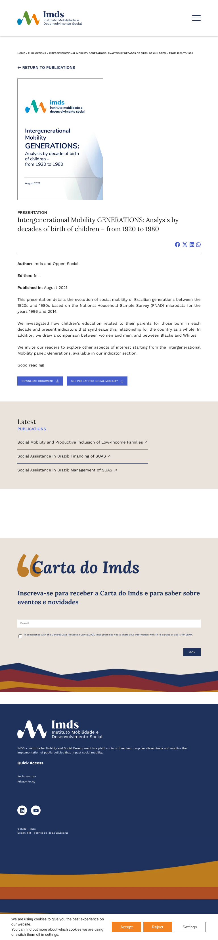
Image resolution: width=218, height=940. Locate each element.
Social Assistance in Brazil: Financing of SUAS (62, 456)
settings (51, 934)
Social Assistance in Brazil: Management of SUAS (65, 470)
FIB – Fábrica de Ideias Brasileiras (47, 833)
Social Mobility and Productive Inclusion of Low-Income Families (80, 442)
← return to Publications (46, 67)
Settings (190, 927)
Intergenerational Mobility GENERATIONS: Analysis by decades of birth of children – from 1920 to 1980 (121, 53)
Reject (157, 927)
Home (21, 53)
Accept (126, 927)
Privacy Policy (26, 781)
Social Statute (26, 776)
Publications (37, 53)
